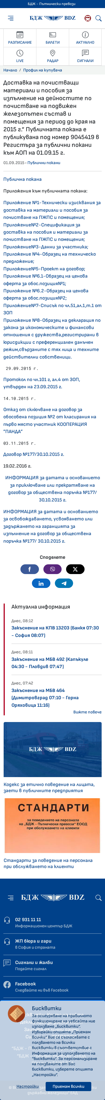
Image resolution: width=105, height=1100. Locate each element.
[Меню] (10, 18)
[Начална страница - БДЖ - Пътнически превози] (52, 897)
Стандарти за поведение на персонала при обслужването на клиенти (48, 863)
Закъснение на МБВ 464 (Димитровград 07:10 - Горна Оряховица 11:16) (45, 698)
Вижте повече (87, 712)
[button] (29, 569)
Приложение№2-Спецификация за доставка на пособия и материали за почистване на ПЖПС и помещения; (45, 232)
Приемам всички (68, 1086)
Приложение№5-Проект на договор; (44, 269)
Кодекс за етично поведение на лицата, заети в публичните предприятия (49, 788)
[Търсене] (98, 18)
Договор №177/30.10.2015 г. (33, 454)
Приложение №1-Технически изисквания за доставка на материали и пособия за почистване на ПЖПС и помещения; (52, 210)
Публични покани (43, 162)
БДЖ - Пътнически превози (51, 4)
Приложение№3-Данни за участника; (45, 247)
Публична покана (22, 179)
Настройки (28, 1086)
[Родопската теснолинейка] (88, 18)
